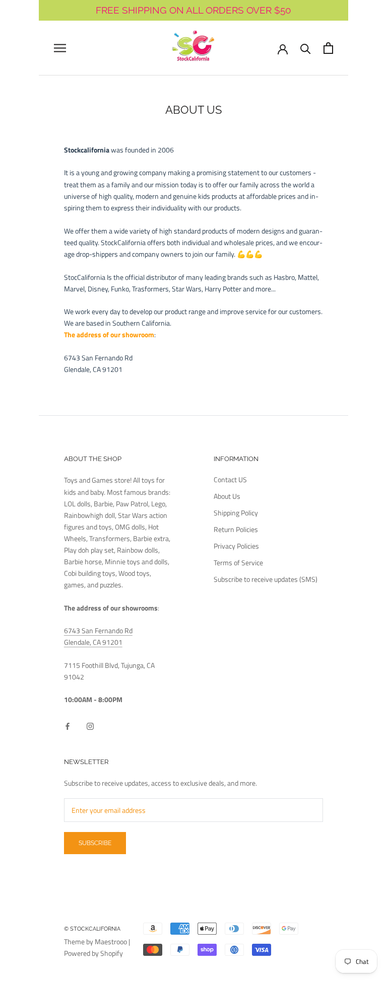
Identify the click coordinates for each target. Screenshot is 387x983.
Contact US (230, 479)
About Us (227, 496)
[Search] (305, 48)
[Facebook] (67, 725)
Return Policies (236, 529)
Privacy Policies (236, 546)
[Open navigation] (60, 48)
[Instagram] (90, 725)
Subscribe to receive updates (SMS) (265, 579)
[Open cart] (328, 48)
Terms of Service (238, 562)
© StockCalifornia (92, 929)
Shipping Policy (236, 512)
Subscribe (95, 843)
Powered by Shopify (93, 953)
